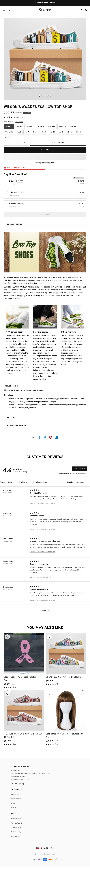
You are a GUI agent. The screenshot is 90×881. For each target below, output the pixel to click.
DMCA (13, 808)
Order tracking (16, 799)
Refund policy (16, 836)
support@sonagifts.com (20, 779)
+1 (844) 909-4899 (18, 776)
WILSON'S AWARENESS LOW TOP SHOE (42, 504)
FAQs (13, 803)
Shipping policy (16, 827)
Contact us (15, 794)
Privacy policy (16, 819)
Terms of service (17, 823)
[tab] (39, 95)
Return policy (16, 832)
